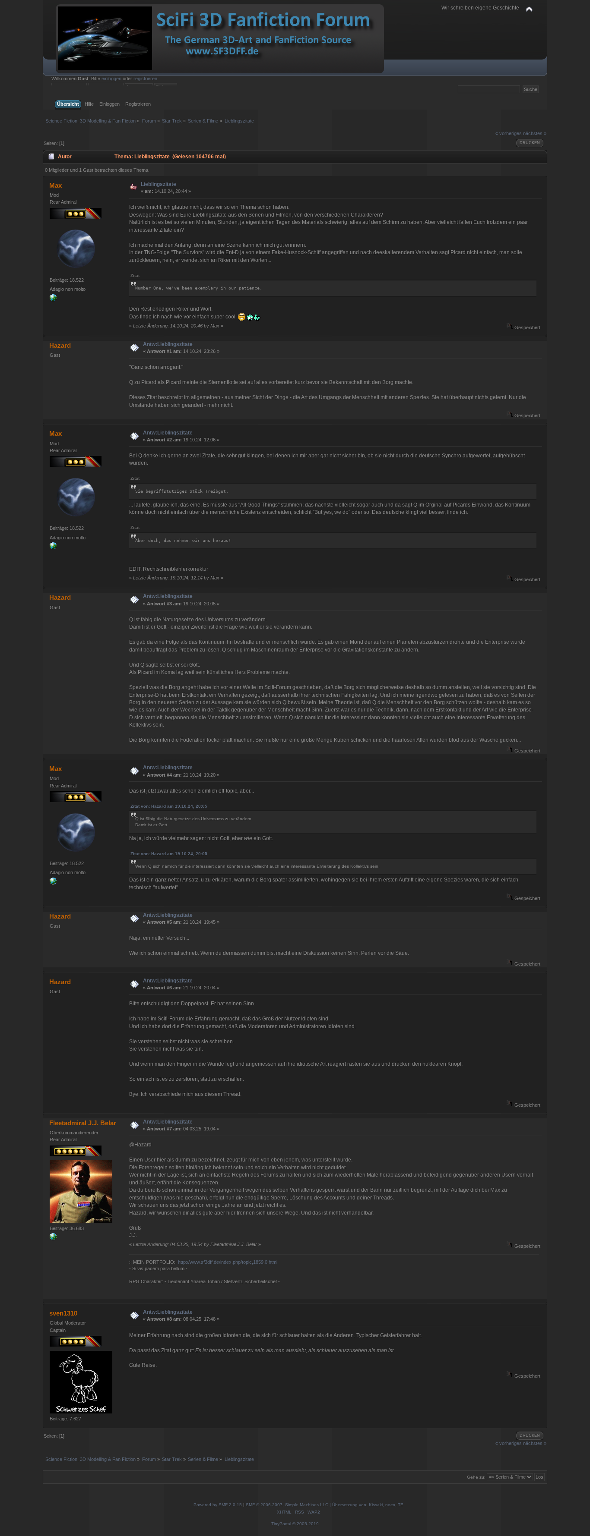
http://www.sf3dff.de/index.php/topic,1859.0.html (227, 1262)
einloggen (111, 78)
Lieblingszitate (158, 184)
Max (55, 185)
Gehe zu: (476, 1477)
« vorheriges (508, 133)
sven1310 (63, 1313)
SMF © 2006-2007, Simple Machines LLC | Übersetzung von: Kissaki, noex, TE (324, 1504)
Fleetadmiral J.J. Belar (82, 1123)
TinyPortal (281, 1523)
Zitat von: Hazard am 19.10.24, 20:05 (168, 806)
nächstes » (534, 133)
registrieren (145, 78)
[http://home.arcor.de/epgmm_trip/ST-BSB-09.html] (53, 299)
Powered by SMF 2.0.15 (217, 1504)
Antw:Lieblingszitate (168, 344)
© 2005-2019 (305, 1523)
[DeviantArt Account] (53, 1238)
